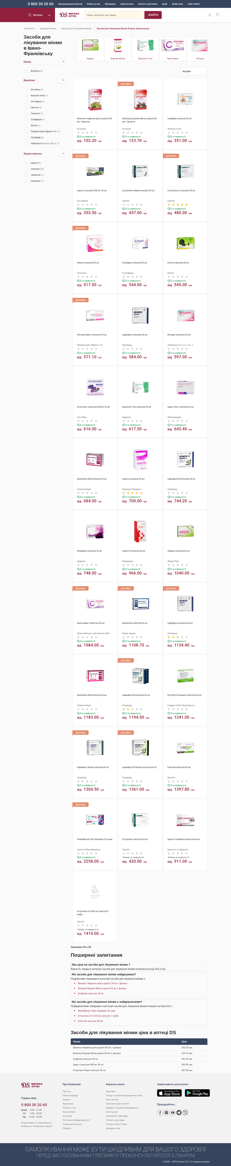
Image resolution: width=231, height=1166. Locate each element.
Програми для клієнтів (70, 4)
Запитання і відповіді (116, 1116)
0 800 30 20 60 (41, 4)
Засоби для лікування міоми (76, 28)
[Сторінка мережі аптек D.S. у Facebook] (160, 1112)
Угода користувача (72, 1124)
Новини (66, 1099)
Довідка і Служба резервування (122, 1107)
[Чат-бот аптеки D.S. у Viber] (185, 1112)
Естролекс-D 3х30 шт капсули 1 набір (98, 1015)
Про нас (67, 1091)
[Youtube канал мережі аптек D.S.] (173, 1112)
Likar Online (194, 4)
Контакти (67, 1116)
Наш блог (111, 1091)
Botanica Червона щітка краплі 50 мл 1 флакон (102, 983)
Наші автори (69, 1112)
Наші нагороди (70, 1095)
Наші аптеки (126, 4)
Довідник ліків (113, 1128)
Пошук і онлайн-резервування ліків (124, 1095)
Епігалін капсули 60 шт (90, 1021)
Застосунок (112, 1112)
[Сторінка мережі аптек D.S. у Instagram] (166, 1112)
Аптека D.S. (29, 28)
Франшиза (110, 4)
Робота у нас (93, 4)
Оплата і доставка (147, 4)
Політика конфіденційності (76, 1120)
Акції (164, 4)
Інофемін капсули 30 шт (91, 993)
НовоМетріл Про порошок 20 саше (96, 1010)
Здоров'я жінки (48, 28)
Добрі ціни (177, 4)
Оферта (67, 1128)
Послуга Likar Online (116, 1124)
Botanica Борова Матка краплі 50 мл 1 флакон (102, 988)
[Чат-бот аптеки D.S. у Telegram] (179, 1112)
